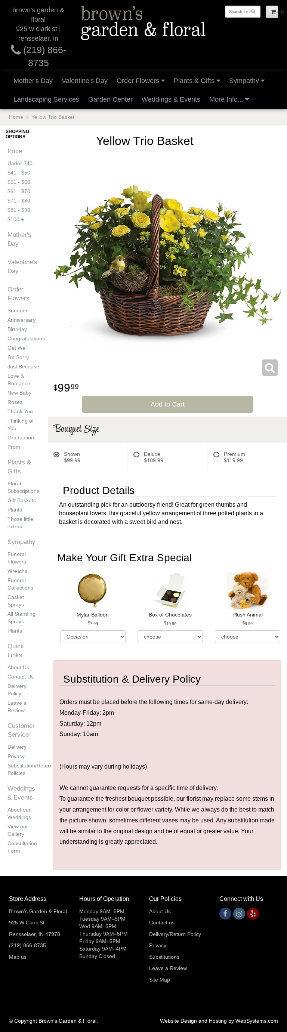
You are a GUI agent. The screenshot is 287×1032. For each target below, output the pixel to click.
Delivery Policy (17, 689)
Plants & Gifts (194, 80)
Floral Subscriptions (23, 487)
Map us (18, 957)
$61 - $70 (18, 191)
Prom (13, 447)
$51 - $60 (18, 182)
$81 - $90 (18, 210)
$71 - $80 (18, 201)
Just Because (23, 367)
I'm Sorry (18, 357)
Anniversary (21, 320)
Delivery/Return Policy (175, 934)
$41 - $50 (18, 173)
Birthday (17, 329)
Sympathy (244, 80)
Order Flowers (138, 80)
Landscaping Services (46, 99)
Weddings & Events (171, 99)
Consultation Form (22, 847)
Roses (14, 402)
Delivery (17, 747)
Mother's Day (33, 80)
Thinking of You (20, 424)
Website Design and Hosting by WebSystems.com (219, 1021)
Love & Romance (18, 379)
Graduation (20, 438)
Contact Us (20, 677)
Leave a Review (17, 706)
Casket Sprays (15, 601)
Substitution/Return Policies (23, 769)
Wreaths (17, 571)
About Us (18, 667)
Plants (14, 510)
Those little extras (20, 522)
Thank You (20, 411)
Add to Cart (168, 404)
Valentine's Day (85, 80)
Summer (17, 310)
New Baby (19, 393)
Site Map (159, 980)
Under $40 (20, 163)
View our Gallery (17, 830)
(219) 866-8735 (27, 945)
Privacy (16, 756)
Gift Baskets (21, 500)
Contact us (162, 923)
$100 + (15, 219)
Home (16, 117)
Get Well (17, 348)
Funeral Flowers (16, 558)
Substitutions (164, 957)
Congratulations (23, 339)
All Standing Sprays (21, 617)
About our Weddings (19, 813)
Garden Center (110, 99)
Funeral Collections (20, 584)
